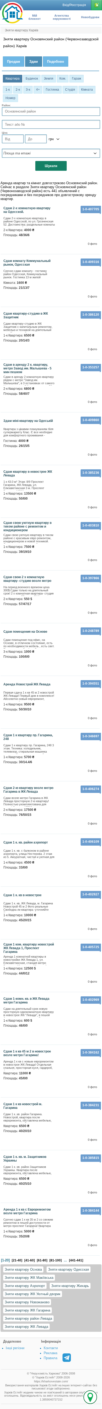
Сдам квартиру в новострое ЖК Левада (27, 473)
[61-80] (42, 1260)
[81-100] (55, 1260)
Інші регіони (15, 1348)
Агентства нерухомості (62, 17)
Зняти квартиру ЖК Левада (26, 1327)
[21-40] (17, 1260)
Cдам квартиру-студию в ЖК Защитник (25, 315)
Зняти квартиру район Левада (28, 1318)
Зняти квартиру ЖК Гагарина (27, 1310)
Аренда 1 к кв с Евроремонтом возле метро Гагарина (27, 1211)
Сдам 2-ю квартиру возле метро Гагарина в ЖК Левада (28, 789)
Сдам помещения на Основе (25, 631)
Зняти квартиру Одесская (68, 1269)
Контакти (51, 1348)
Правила (50, 1358)
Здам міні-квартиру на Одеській (28, 421)
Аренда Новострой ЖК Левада (26, 684)
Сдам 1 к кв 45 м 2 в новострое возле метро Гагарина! (27, 1053)
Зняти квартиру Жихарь (70, 1286)
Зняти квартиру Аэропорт (25, 1286)
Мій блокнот (35, 17)
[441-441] (76, 1260)
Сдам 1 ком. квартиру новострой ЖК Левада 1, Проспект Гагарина (28, 948)
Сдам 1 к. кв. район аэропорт (25, 842)
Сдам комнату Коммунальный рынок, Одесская (26, 262)
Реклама (50, 1353)
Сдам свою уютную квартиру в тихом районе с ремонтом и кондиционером (27, 526)
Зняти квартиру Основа (23, 1269)
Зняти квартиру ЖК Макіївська (29, 1278)
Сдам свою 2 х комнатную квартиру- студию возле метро (27, 579)
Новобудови (90, 17)
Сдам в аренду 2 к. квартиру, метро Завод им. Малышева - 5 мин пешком (27, 368)
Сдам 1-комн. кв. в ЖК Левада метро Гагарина (26, 1000)
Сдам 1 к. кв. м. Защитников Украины (24, 1158)
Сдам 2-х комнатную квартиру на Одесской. (26, 210)
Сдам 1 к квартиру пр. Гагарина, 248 (28, 737)
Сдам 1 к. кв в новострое (22, 895)
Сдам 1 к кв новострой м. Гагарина (22, 1106)
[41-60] (29, 1260)
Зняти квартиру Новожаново (27, 1302)
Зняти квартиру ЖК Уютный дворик (32, 1294)
